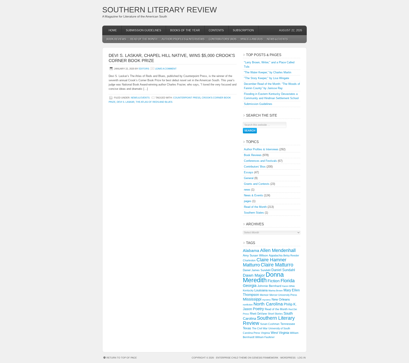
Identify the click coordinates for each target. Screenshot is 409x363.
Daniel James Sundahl (257, 270)
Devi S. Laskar (125, 102)
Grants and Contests (256, 183)
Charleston (249, 260)
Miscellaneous (252, 39)
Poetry (258, 309)
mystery (266, 299)
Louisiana (261, 290)
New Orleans (281, 299)
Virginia (265, 332)
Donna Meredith (263, 277)
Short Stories (275, 313)
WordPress (287, 357)
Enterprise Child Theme (231, 357)
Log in (302, 357)
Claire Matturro (277, 265)
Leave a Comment (166, 68)
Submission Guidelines (143, 30)
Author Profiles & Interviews (183, 39)
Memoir (264, 295)
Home (113, 30)
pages (247, 201)
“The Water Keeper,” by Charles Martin (267, 72)
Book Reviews (116, 39)
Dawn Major (254, 275)
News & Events (277, 39)
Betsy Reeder (291, 255)
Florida (288, 280)
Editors (144, 68)
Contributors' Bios (255, 166)
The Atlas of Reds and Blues (154, 102)
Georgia (249, 285)
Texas (247, 328)
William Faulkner (265, 337)
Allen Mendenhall (278, 250)
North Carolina (268, 303)
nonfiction (248, 304)
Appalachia (275, 255)
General (248, 178)
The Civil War (260, 328)
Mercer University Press (283, 295)
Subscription (243, 30)
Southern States (254, 212)
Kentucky (248, 290)
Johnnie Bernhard (269, 286)
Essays (248, 172)
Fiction (274, 281)
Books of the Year (185, 30)
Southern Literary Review (159, 9)
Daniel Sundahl (283, 270)
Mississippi (252, 299)
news (247, 189)
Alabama (251, 250)
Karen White (288, 286)
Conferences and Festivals (260, 160)
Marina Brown (275, 290)
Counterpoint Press (186, 97)
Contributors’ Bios (222, 39)
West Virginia (280, 332)
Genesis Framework (265, 357)
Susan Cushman (269, 324)
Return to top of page (122, 357)
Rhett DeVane (258, 313)
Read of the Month (143, 39)
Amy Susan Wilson (255, 255)
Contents (216, 30)
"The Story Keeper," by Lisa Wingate (266, 78)
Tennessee (287, 323)
